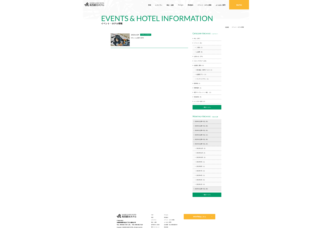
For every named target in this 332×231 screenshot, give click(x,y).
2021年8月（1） (200, 166)
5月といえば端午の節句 (137, 38)
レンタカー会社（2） (200, 101)
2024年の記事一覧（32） (202, 130)
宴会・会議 (170, 5)
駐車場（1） (197, 83)
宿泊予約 (239, 5)
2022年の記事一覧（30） (202, 139)
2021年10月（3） (201, 157)
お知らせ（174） (198, 56)
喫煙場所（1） (198, 88)
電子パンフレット (155, 227)
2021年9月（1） (200, 162)
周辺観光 (190, 5)
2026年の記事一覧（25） (202, 121)
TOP (152, 215)
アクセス (180, 5)
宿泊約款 (166, 227)
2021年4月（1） (200, 175)
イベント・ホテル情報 (204, 5)
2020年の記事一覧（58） (202, 189)
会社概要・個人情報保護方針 (170, 224)
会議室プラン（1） (201, 74)
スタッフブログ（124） (200, 61)
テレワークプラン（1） (202, 79)
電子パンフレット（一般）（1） (203, 92)
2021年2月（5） (200, 180)
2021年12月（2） (201, 148)
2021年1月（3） (200, 184)
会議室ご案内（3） (199, 65)
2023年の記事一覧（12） (202, 135)
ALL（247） (197, 38)
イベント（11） (198, 43)
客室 (149, 5)
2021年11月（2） (201, 153)
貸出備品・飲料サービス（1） (204, 70)
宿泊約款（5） (198, 97)
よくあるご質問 (220, 5)
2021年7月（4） (200, 171)
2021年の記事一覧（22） (202, 144)
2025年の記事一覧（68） (202, 126)
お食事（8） (199, 52)
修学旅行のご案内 (155, 224)
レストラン (158, 5)
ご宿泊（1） (199, 47)
